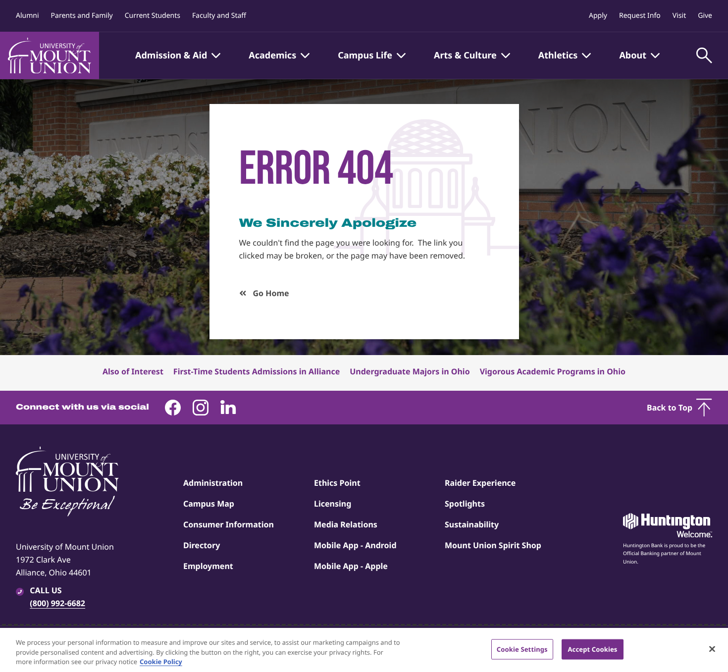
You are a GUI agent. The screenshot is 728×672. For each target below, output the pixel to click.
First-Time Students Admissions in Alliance (256, 371)
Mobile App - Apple (351, 566)
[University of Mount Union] (49, 55)
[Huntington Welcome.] (667, 525)
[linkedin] (228, 407)
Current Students (152, 15)
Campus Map (208, 503)
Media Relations (345, 524)
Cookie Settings (522, 648)
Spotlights (465, 503)
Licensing (332, 503)
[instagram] (200, 407)
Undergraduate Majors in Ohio (409, 371)
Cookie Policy (161, 661)
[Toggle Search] (704, 55)
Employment (208, 566)
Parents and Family (82, 15)
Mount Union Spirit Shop (493, 545)
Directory (201, 545)
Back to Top (669, 407)
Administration (213, 482)
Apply (598, 15)
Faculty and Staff (219, 15)
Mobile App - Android (355, 545)
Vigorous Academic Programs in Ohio (552, 371)
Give (705, 15)
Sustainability (472, 524)
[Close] (712, 649)
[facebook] (173, 407)
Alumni (27, 15)
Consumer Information (228, 524)
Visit (679, 15)
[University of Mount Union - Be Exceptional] (67, 482)
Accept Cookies (592, 648)
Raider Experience (480, 482)
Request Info (640, 15)
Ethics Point (337, 482)
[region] (364, 650)
